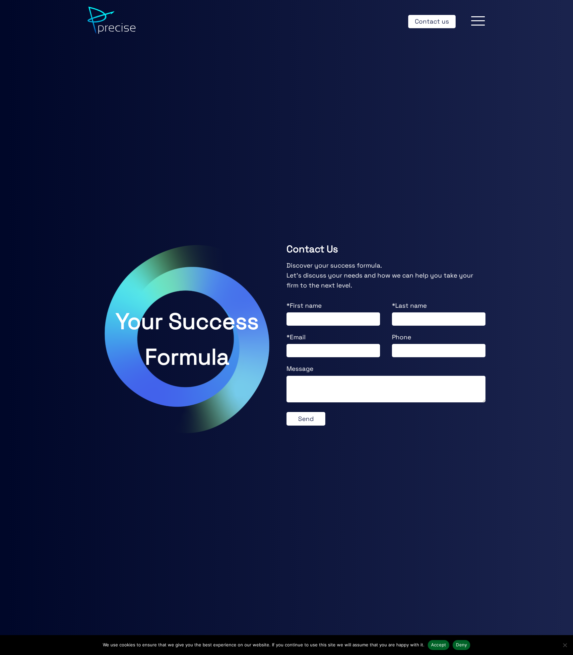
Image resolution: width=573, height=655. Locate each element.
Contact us (432, 21)
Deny (461, 644)
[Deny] (564, 645)
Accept (438, 644)
